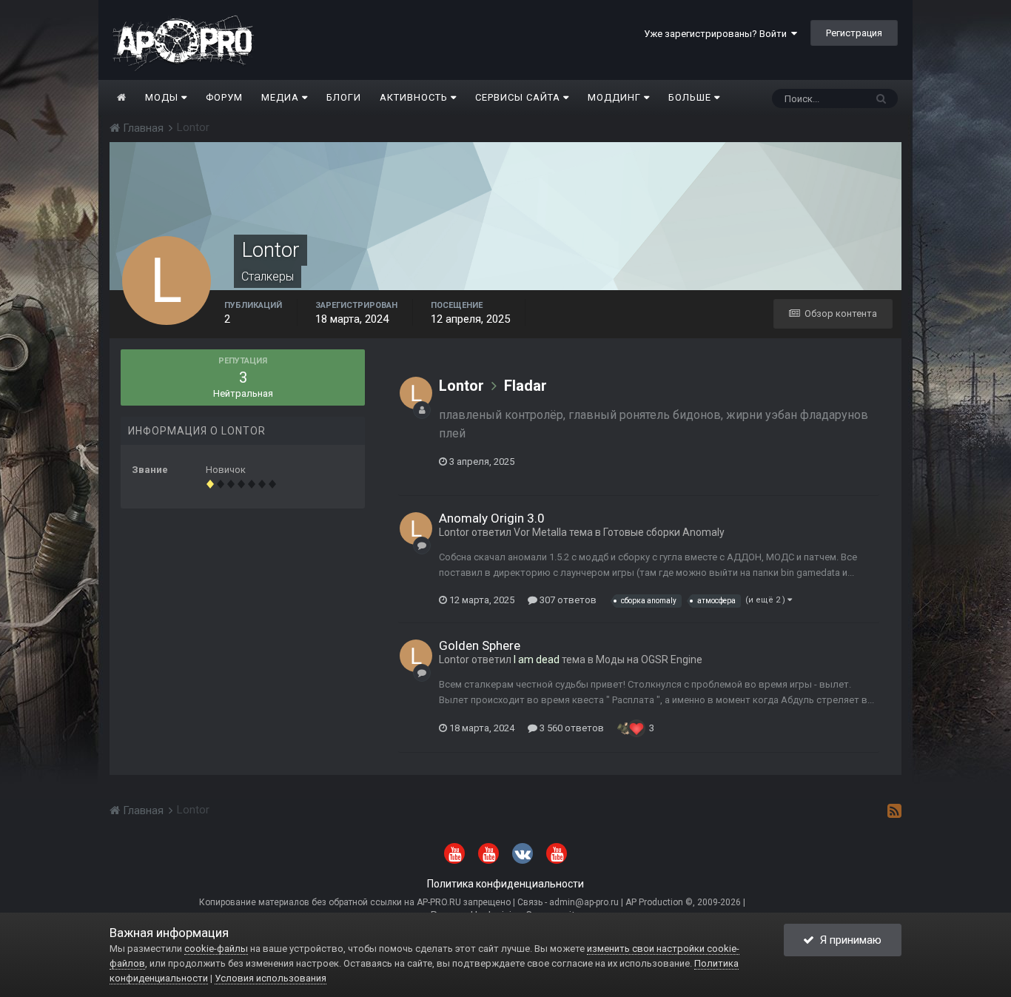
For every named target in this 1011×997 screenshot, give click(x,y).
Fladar (525, 386)
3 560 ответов (570, 728)
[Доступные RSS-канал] (894, 810)
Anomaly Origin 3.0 (492, 518)
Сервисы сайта (519, 97)
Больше (689, 97)
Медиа (281, 97)
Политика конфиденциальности (505, 884)
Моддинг (616, 97)
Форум (224, 97)
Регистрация (854, 32)
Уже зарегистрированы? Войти (717, 33)
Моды (163, 97)
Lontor (461, 386)
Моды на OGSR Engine (649, 659)
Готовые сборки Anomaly (664, 532)
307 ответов (567, 599)
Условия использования (270, 978)
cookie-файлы (216, 948)
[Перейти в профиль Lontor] (416, 393)
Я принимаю (847, 940)
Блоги (343, 97)
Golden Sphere (479, 645)
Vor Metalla (540, 532)
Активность (415, 97)
